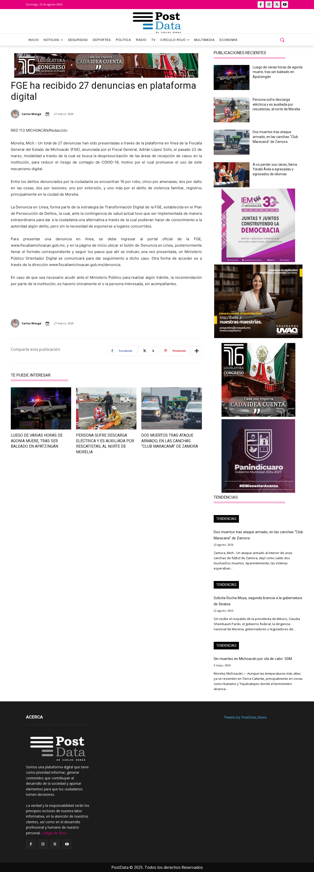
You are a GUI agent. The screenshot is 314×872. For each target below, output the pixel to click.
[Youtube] (284, 4)
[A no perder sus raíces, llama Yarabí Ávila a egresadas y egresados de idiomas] (231, 174)
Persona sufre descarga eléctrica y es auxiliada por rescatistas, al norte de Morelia (276, 104)
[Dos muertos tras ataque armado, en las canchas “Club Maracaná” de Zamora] (171, 408)
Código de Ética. (54, 833)
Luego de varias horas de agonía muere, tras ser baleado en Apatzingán (37, 441)
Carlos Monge (31, 114)
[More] (197, 351)
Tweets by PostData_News (245, 717)
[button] (282, 40)
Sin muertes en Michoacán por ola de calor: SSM (253, 659)
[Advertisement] (55, 502)
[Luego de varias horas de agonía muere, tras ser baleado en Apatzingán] (41, 408)
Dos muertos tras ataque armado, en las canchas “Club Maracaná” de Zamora (169, 441)
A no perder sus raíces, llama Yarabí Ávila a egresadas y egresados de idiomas (275, 169)
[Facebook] (261, 4)
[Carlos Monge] (16, 114)
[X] (277, 4)
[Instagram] (268, 4)
